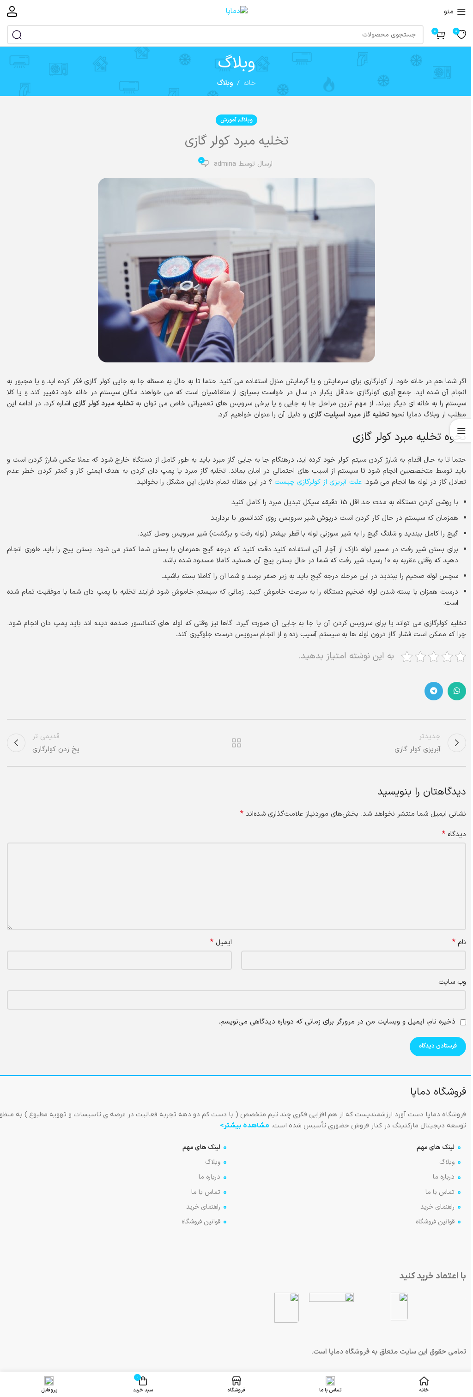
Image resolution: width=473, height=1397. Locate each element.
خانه (249, 83)
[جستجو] (16, 34)
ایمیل (221, 942)
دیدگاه (454, 834)
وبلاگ (225, 83)
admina (225, 164)
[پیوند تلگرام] (433, 691)
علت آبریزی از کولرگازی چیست (318, 482)
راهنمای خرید (437, 1207)
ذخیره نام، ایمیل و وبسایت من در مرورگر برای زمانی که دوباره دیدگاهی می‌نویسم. (336, 1022)
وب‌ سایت (452, 982)
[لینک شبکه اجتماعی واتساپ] (457, 691)
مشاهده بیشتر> (244, 1125)
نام (459, 942)
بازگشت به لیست (236, 743)
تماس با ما (440, 1192)
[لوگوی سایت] (237, 11)
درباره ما (444, 1177)
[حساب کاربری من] (12, 11)
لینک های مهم (436, 1147)
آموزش (228, 120)
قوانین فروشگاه (435, 1222)
